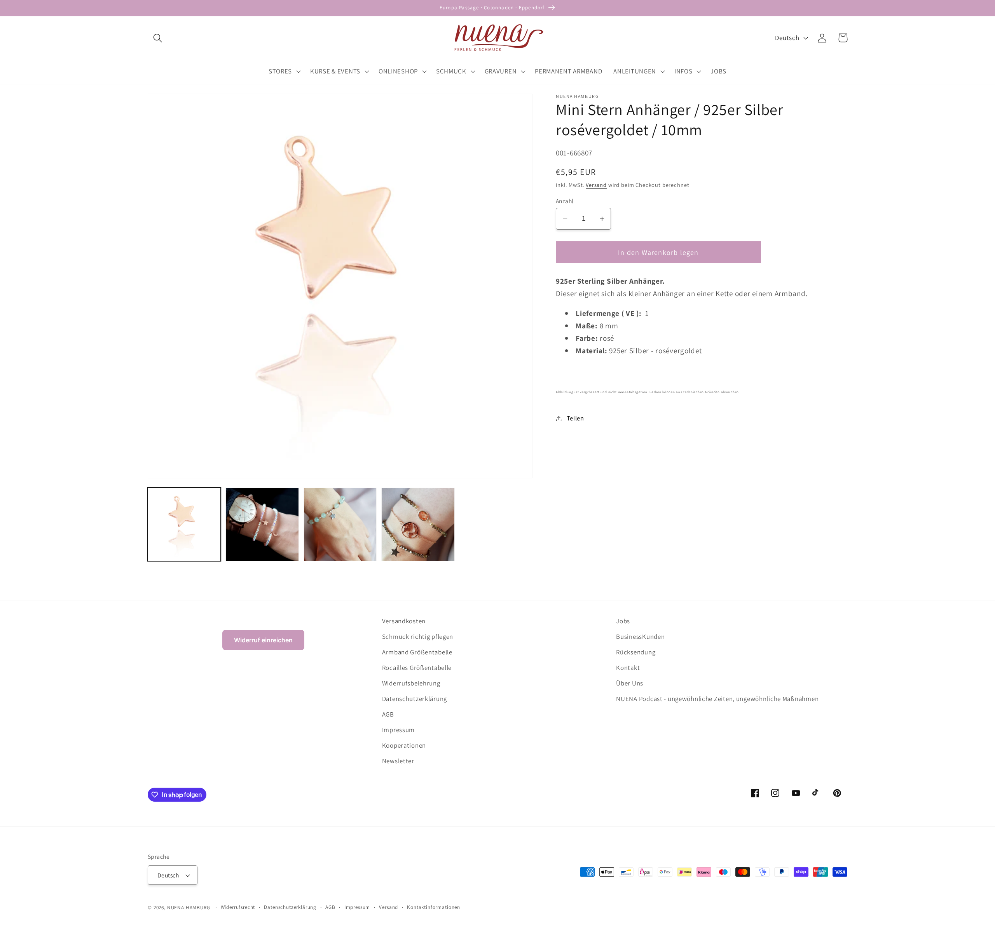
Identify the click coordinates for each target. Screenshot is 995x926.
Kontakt (628, 667)
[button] (158, 38)
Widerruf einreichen (263, 640)
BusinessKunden (640, 636)
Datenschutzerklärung (414, 698)
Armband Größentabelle (417, 652)
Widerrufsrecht (238, 907)
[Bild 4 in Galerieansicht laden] (417, 524)
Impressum (398, 729)
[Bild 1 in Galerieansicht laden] (184, 524)
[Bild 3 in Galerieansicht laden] (340, 524)
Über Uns (629, 683)
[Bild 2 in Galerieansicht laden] (261, 524)
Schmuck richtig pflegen (418, 636)
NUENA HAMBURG (188, 907)
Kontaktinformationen (433, 907)
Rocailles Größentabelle (417, 667)
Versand (596, 184)
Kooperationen (404, 745)
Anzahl (565, 201)
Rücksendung (635, 652)
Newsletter (398, 761)
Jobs (623, 621)
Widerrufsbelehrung (411, 683)
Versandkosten (404, 621)
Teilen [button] (575, 418)
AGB (388, 714)
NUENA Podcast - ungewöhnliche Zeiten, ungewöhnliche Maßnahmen (717, 698)
